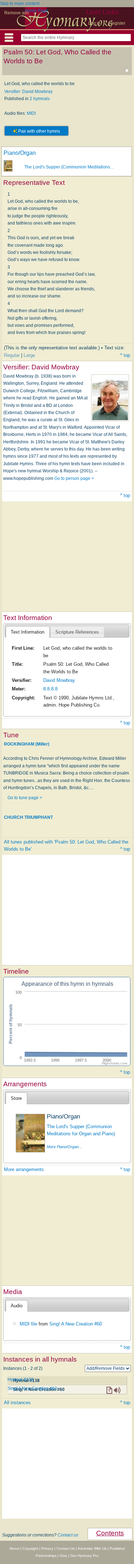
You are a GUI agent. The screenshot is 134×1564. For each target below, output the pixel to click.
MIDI (31, 113)
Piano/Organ (20, 153)
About (14, 1548)
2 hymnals (40, 98)
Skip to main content (19, 3)
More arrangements (24, 1169)
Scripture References (77, 632)
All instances (17, 1402)
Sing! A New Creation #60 (75, 1324)
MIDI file (28, 1324)
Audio (17, 1305)
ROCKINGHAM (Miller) (26, 744)
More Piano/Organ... (64, 1147)
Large (29, 355)
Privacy (47, 1548)
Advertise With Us (92, 1548)
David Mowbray (59, 680)
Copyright (30, 1548)
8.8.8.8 (50, 689)
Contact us (68, 1535)
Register (117, 23)
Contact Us (65, 1548)
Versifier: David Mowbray (28, 91)
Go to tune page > (25, 797)
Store (16, 1098)
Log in (94, 23)
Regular (12, 355)
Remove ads (16, 12)
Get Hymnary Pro (84, 1556)
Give (63, 1556)
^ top (125, 355)
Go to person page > (74, 478)
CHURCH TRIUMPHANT (28, 817)
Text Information (27, 632)
